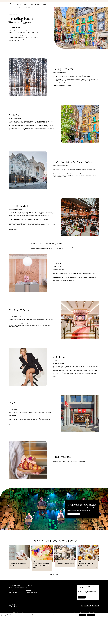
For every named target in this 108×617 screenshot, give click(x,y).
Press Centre (28, 590)
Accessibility (97, 612)
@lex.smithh (62, 269)
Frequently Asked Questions (31, 592)
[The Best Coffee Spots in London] (28, 567)
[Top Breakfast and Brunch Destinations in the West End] (51, 569)
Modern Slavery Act (90, 612)
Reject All (82, 614)
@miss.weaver (63, 72)
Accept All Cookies (91, 614)
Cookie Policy (82, 612)
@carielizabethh (18, 209)
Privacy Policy (76, 612)
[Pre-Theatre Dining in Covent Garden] (96, 567)
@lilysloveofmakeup (19, 316)
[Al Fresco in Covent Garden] (73, 565)
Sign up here (82, 597)
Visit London (18, 118)
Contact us (28, 587)
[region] (54, 615)
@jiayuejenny (18, 409)
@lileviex (62, 363)
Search (97, 4)
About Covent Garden (13, 592)
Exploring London (64, 165)
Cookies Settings (74, 614)
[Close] (106, 615)
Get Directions (29, 585)
